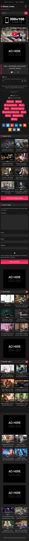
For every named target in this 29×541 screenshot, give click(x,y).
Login (16, 2)
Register (22, 2)
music (8, 115)
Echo (16, 95)
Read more (14, 92)
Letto (24, 112)
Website (3, 245)
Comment (3, 213)
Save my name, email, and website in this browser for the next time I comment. (14, 256)
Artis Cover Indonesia (11, 105)
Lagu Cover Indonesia (18, 108)
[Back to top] (24, 536)
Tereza (14, 119)
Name (3, 232)
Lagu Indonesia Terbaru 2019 (11, 112)
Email (3, 239)
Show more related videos (14, 198)
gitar (7, 108)
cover (22, 105)
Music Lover (8, 6)
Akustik (19, 101)
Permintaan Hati (18, 115)
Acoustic (11, 101)
